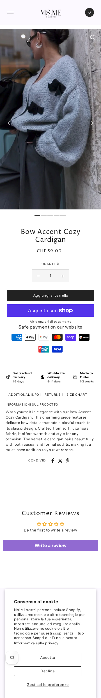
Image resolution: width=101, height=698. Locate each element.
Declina (47, 671)
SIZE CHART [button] (76, 395)
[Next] (92, 123)
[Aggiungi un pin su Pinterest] (67, 460)
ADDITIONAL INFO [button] (23, 395)
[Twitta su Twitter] (60, 460)
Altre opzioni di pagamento (50, 321)
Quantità (50, 264)
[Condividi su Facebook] (52, 460)
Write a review (50, 545)
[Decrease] (38, 276)
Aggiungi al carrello (50, 295)
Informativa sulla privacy (36, 643)
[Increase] (63, 276)
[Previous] (9, 123)
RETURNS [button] (53, 395)
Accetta (47, 657)
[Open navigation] (10, 12)
